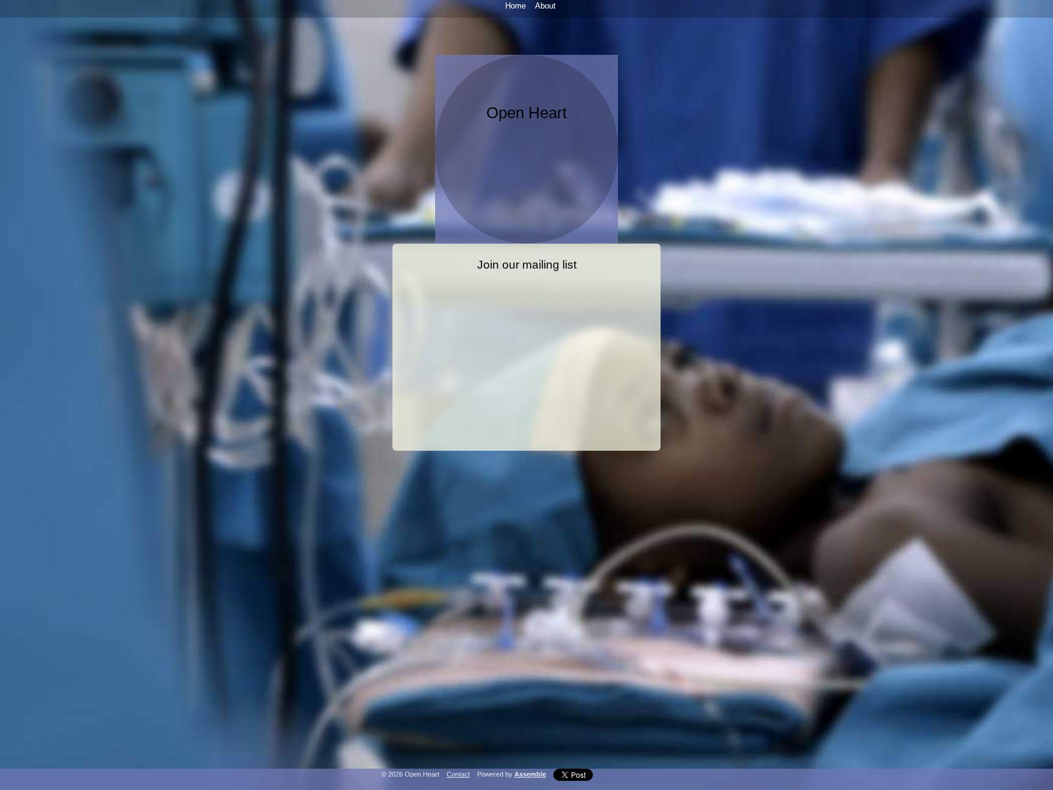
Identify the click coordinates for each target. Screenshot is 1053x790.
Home (515, 5)
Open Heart (526, 113)
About (545, 5)
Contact (458, 774)
